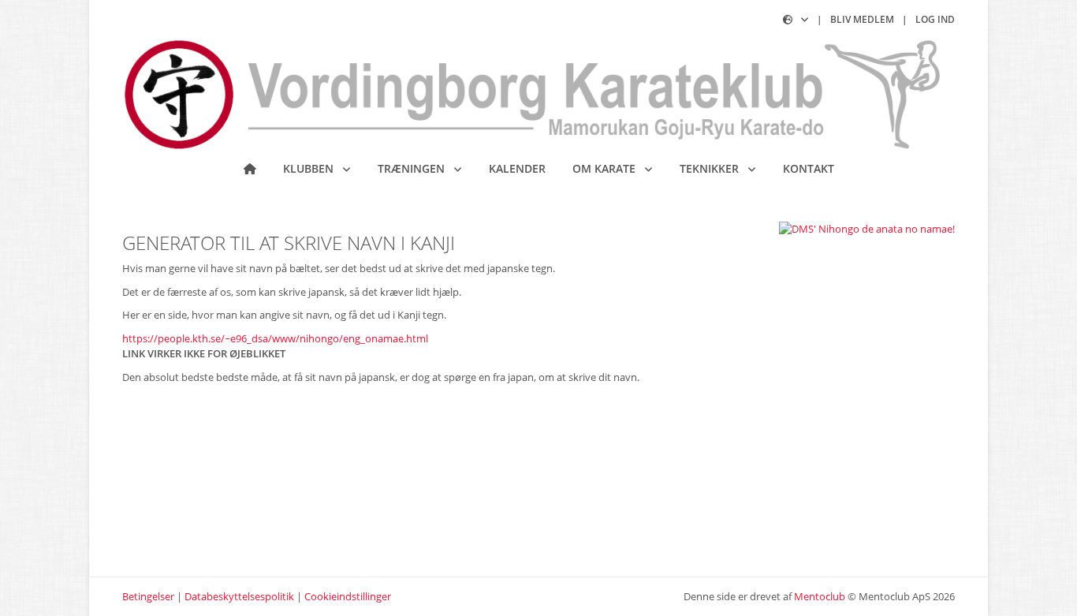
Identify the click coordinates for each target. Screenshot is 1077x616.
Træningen (413, 168)
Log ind (935, 19)
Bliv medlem (862, 19)
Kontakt (808, 168)
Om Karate (605, 168)
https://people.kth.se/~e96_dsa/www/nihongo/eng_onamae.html (275, 338)
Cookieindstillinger (347, 596)
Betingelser (148, 596)
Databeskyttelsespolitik (239, 596)
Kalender (517, 168)
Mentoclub (819, 596)
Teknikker (711, 168)
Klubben (310, 168)
